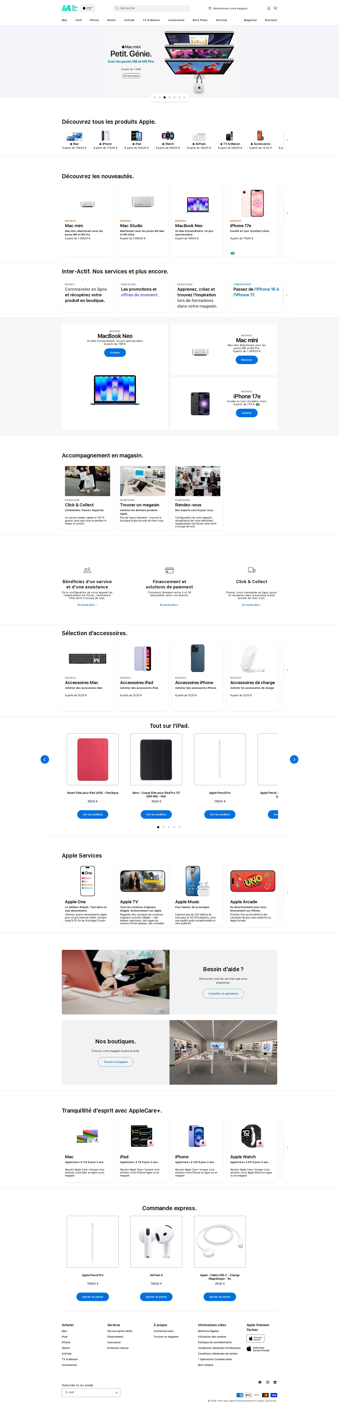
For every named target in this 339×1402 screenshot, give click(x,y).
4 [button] (175, 828)
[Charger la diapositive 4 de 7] (169, 97)
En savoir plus (86, 604)
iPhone (66, 1342)
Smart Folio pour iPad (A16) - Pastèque (92, 793)
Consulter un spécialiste (223, 993)
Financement (115, 1336)
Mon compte (205, 1365)
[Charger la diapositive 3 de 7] (164, 97)
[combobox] (152, 8)
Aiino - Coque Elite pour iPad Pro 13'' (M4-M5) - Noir (156, 794)
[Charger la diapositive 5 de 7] (174, 97)
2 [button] (164, 828)
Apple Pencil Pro (220, 793)
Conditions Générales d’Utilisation (219, 1348)
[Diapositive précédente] (45, 759)
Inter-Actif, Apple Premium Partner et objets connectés (246, 1401)
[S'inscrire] (116, 1392)
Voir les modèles (93, 814)
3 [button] (169, 828)
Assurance (114, 1342)
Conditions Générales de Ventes (218, 1353)
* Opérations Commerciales (215, 1359)
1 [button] (159, 828)
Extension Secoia (118, 1348)
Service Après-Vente (119, 1331)
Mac (64, 1331)
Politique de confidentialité (214, 1342)
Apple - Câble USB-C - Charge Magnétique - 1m (220, 1277)
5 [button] (180, 828)
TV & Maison (70, 1359)
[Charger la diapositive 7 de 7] (184, 97)
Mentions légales (208, 1331)
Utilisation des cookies (212, 1336)
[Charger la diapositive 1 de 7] (154, 97)
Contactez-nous (164, 1331)
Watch (66, 1348)
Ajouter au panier (92, 1296)
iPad (64, 1336)
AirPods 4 (156, 1275)
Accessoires (69, 1365)
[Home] (70, 8)
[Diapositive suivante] (286, 140)
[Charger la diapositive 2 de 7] (159, 97)
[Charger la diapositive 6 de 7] (179, 97)
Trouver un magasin (116, 1062)
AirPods (67, 1353)
